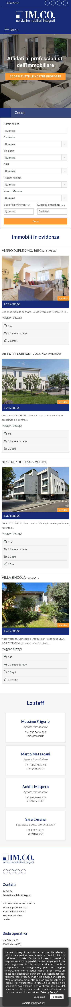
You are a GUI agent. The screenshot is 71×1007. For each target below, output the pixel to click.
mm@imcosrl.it (35, 768)
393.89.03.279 (37, 797)
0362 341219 (28, 903)
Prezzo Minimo (12, 177)
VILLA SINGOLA (14, 577)
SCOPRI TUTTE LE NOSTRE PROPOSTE (35, 76)
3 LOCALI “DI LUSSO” (17, 462)
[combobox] (35, 144)
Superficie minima (17, 204)
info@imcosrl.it (18, 911)
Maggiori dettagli (12, 317)
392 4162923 (20, 907)
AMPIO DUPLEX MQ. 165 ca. (23, 250)
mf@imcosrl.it (35, 736)
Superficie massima (51, 204)
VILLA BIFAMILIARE (17, 354)
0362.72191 (38, 830)
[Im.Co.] (35, 17)
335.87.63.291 (38, 765)
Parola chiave (11, 124)
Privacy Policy (49, 992)
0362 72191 (13, 903)
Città (6, 164)
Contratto (9, 137)
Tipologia (9, 150)
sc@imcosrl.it (35, 833)
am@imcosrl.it (35, 801)
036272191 (13, 3)
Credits (6, 919)
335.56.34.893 (38, 732)
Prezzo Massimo (13, 191)
